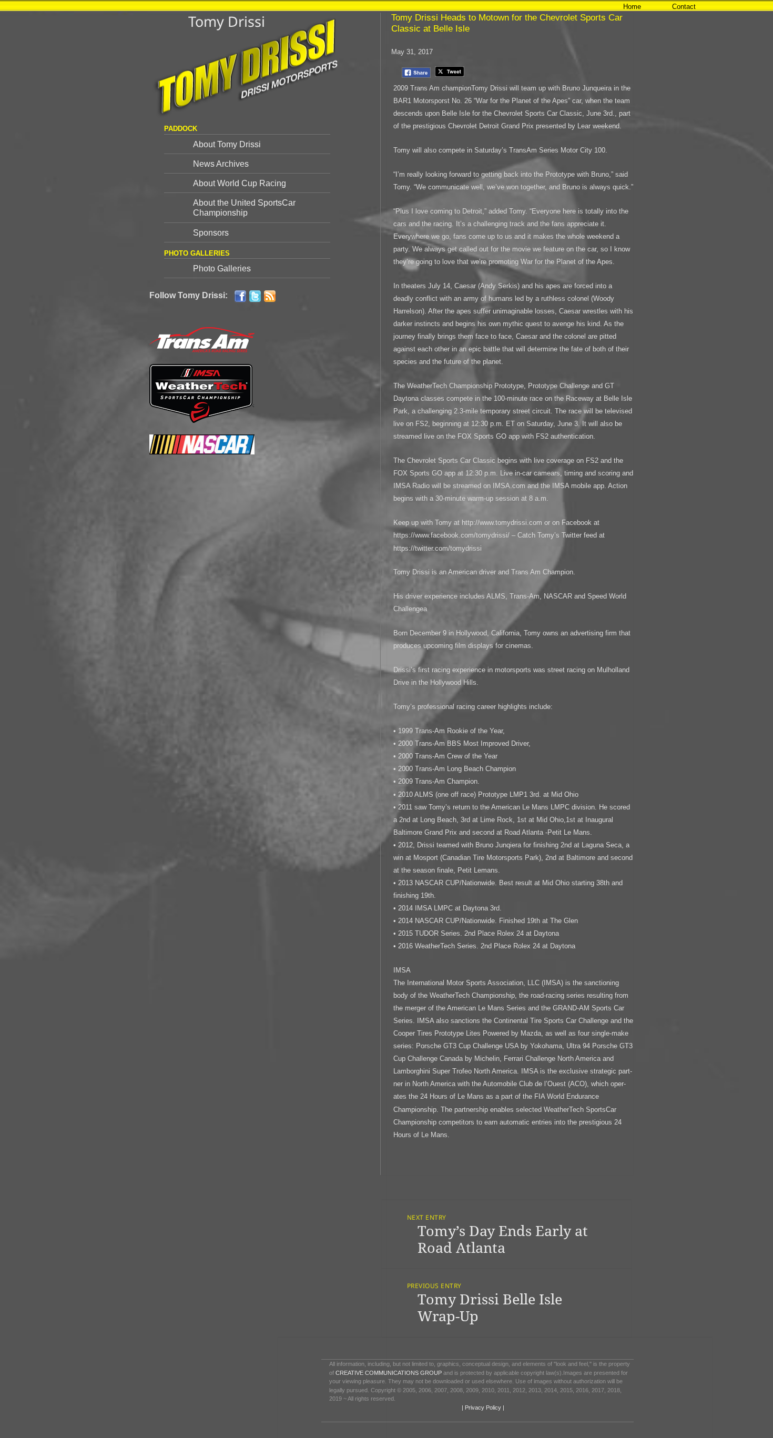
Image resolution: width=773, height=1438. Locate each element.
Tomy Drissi (226, 21)
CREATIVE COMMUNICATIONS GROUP (388, 1373)
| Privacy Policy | (482, 1407)
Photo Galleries (222, 268)
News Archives (221, 163)
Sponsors (211, 232)
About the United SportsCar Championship (244, 207)
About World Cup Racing (239, 183)
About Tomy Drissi (227, 144)
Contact (684, 7)
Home (632, 7)
